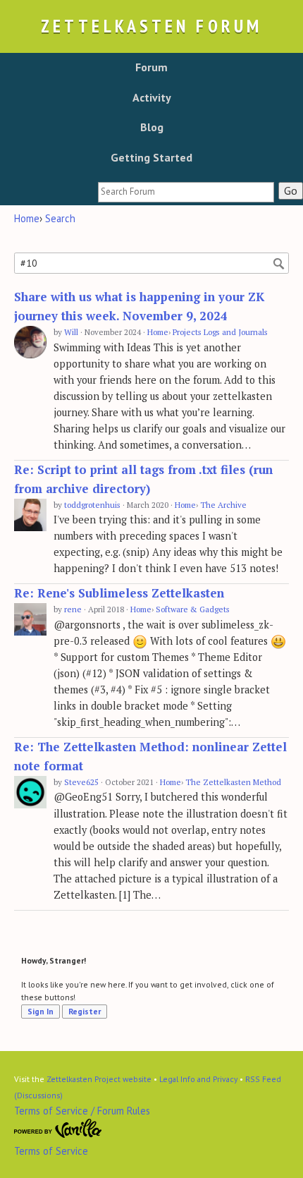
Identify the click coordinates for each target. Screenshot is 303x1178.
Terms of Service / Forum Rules (82, 1110)
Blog (151, 127)
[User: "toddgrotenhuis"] (30, 515)
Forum (151, 67)
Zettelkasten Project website (99, 1079)
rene (73, 609)
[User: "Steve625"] (30, 792)
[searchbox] (186, 192)
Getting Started (151, 157)
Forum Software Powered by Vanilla (58, 1128)
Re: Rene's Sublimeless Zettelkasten (119, 593)
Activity (151, 97)
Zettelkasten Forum (151, 25)
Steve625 (81, 782)
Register (84, 1011)
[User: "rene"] (30, 619)
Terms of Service (51, 1151)
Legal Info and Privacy (198, 1079)
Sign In (40, 1011)
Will (71, 332)
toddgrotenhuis (92, 504)
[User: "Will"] (30, 342)
